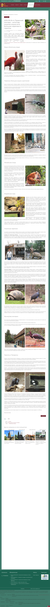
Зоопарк (9, 421)
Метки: (6, 421)
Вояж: (7, 423)
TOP (49, 606)
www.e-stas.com (27, 588)
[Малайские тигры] (35, 176)
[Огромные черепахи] (15, 250)
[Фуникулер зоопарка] (15, 338)
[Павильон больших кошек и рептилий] (15, 104)
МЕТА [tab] (9, 418)
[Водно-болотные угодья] (14, 60)
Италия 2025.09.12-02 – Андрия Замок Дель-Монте (19, 582)
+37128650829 (17, 1)
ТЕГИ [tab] (5, 418)
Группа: (6, 422)
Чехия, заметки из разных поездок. (14, 422)
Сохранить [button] (11, 605)
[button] (46, 1)
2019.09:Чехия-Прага (12, 423)
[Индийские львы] (14, 207)
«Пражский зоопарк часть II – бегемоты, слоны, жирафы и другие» (15, 42)
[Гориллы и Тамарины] (15, 382)
